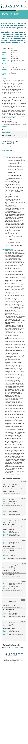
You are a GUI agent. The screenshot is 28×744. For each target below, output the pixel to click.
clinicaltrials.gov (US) (8, 134)
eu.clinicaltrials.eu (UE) (8, 135)
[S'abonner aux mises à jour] (22, 2)
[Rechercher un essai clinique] (18, 2)
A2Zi (22, 660)
